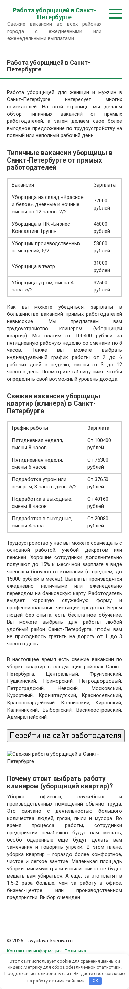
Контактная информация (34, 950)
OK (95, 980)
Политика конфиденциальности (46, 954)
